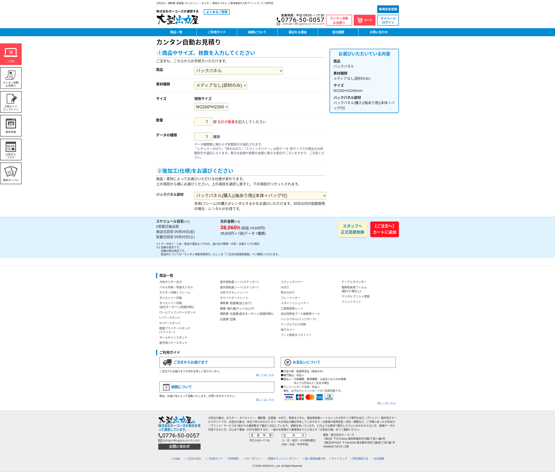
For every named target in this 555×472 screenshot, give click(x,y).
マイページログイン (388, 20)
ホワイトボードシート (234, 297)
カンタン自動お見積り (339, 20)
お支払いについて (306, 362)
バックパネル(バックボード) (298, 319)
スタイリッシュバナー (295, 303)
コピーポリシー (253, 458)
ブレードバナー (290, 297)
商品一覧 (176, 32)
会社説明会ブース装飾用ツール (300, 313)
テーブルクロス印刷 (293, 324)
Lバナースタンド (169, 317)
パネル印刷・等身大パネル (176, 287)
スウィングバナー (292, 281)
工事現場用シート (292, 308)
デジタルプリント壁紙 (355, 296)
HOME (176, 458)
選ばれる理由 (298, 32)
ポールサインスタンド (173, 337)
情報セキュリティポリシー (283, 458)
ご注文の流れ (193, 458)
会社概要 (338, 32)
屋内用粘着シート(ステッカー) (239, 287)
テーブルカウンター (354, 281)
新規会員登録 (388, 9)
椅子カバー (288, 329)
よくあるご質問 (216, 12)
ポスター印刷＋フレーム (174, 292)
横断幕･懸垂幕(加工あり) (236, 303)
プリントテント (351, 301)
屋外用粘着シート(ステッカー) (239, 281)
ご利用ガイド (217, 32)
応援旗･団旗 (228, 319)
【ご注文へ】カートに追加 (384, 229)
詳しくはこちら (265, 375)
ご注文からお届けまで (190, 362)
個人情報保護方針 (315, 458)
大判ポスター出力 (170, 281)
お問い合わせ (379, 32)
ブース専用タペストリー (296, 335)
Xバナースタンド (170, 323)
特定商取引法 (360, 458)
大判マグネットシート (234, 292)
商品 (159, 70)
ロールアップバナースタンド (177, 312)
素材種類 (163, 84)
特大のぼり (288, 292)
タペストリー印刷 (170, 297)
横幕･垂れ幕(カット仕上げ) (237, 308)
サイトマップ (339, 458)
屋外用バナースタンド (173, 342)
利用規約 (233, 458)
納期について (257, 32)
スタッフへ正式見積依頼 (352, 229)
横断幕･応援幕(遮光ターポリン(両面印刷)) (246, 313)
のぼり (285, 287)
